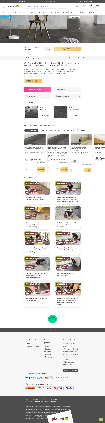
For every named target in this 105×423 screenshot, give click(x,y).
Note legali (49, 357)
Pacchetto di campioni (85, 1)
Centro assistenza (70, 344)
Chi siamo (48, 346)
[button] (4, 1)
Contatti (48, 352)
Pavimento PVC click (30, 13)
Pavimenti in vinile (19, 13)
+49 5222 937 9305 (51, 1)
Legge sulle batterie (71, 354)
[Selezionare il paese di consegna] (4, 1)
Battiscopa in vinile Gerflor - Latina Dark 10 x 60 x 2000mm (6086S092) (34, 147)
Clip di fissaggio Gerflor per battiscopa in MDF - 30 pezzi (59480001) (78, 148)
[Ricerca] (64, 6)
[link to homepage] (13, 6)
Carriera (48, 354)
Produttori (49, 349)
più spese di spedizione (33, 53)
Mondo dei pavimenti (8, 13)
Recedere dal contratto (70, 370)
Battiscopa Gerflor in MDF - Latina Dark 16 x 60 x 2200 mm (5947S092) (57, 147)
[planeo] (60, 418)
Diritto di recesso (70, 352)
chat (21, 1)
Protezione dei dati (71, 349)
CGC (66, 346)
